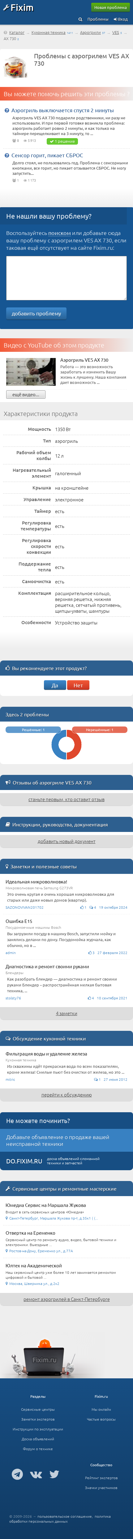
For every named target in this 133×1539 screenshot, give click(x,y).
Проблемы (98, 19)
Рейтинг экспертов (101, 1477)
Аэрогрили (90, 32)
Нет (78, 685)
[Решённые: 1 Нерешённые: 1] (66, 761)
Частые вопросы (101, 1419)
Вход (122, 19)
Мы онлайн (101, 1409)
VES (115, 32)
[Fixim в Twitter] (54, 1473)
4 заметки (66, 1013)
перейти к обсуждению (66, 1094)
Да (55, 685)
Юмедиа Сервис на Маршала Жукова (46, 1205)
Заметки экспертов (38, 1419)
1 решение (65, 141)
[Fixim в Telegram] (17, 1473)
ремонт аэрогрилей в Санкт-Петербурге (67, 1299)
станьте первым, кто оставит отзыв (66, 799)
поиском (59, 232)
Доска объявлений (38, 1438)
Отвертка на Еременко (30, 1233)
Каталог (16, 32)
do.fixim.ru (24, 1161)
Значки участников (101, 1487)
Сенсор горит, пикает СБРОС (47, 155)
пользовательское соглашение (64, 1516)
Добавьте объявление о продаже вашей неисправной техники (57, 1140)
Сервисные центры (38, 1409)
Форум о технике (38, 1448)
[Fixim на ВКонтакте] (36, 1473)
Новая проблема (110, 7)
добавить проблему (36, 313)
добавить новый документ (67, 841)
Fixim (22, 7)
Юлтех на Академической (34, 1265)
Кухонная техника (49, 32)
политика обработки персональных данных (60, 1519)
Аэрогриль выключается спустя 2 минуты (62, 110)
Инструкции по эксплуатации (38, 1428)
